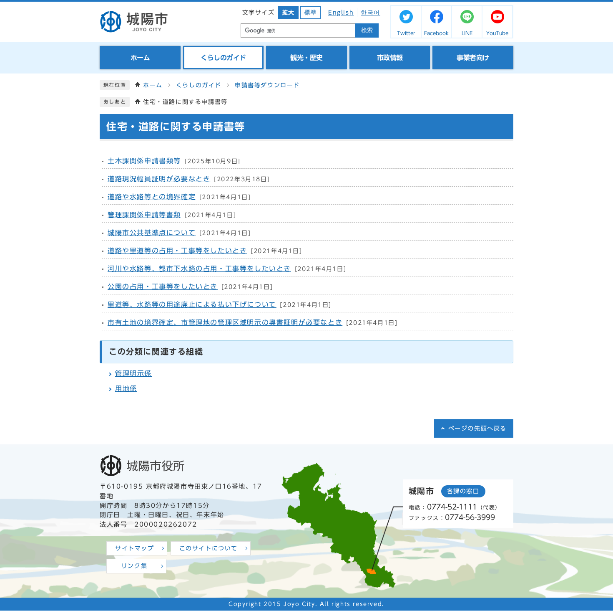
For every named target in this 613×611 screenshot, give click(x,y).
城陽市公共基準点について (152, 232)
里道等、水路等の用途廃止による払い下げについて (192, 304)
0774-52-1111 (452, 506)
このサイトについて (208, 548)
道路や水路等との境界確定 (152, 196)
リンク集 (134, 566)
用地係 (126, 388)
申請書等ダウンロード (267, 85)
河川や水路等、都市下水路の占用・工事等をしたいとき (199, 268)
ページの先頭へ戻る (477, 428)
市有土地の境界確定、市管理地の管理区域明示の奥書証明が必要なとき (225, 322)
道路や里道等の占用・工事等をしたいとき (177, 250)
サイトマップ (134, 548)
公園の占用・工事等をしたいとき (163, 286)
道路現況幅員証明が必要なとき (159, 178)
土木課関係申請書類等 (144, 160)
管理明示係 (133, 373)
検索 (367, 30)
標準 (310, 12)
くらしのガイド (198, 85)
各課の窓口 (463, 491)
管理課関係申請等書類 (144, 214)
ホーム (153, 85)
